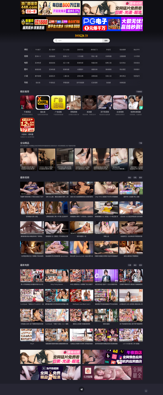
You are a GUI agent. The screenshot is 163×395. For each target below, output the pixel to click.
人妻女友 (66, 76)
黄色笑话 (123, 76)
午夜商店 (52, 83)
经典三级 (108, 63)
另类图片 (137, 69)
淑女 (135, 265)
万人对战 (66, 50)
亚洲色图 (52, 69)
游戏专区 (80, 50)
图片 (26, 69)
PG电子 (38, 50)
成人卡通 (66, 63)
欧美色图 (66, 69)
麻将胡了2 (94, 50)
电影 (26, 63)
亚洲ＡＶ (38, 56)
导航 (26, 82)
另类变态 (137, 63)
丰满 (129, 265)
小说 (26, 76)
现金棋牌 (123, 50)
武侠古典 (80, 76)
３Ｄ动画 (80, 56)
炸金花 (108, 50)
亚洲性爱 (38, 63)
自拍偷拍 (52, 56)
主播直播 (123, 56)
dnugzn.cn (81, 36)
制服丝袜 (94, 63)
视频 (26, 56)
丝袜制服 (108, 56)
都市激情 (38, 76)
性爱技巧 (137, 76)
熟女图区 (123, 69)
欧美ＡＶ (66, 56)
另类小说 (108, 76)
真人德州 (52, 50)
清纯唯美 (108, 69)
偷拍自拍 (52, 63)
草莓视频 (66, 83)
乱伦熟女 (123, 63)
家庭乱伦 (52, 76)
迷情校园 (94, 76)
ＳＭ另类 (137, 56)
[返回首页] (146, 391)
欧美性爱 (80, 63)
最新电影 (24, 265)
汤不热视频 (80, 83)
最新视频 (24, 177)
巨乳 (135, 177)
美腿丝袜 (94, 69)
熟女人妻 (94, 56)
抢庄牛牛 (137, 50)
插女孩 (38, 83)
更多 (140, 177)
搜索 (106, 41)
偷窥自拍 (38, 69)
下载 (140, 143)
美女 (129, 177)
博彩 (26, 49)
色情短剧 (123, 83)
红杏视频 (94, 83)
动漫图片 (80, 69)
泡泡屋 (108, 83)
